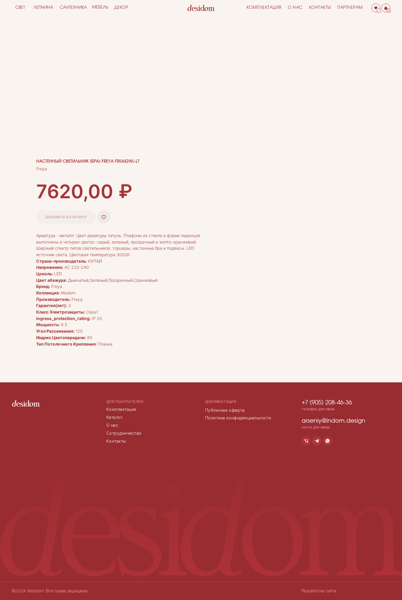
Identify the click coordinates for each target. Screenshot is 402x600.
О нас (295, 8)
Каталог (114, 417)
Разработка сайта (319, 591)
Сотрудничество (124, 433)
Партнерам (350, 8)
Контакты (320, 8)
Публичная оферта (225, 410)
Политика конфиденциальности (238, 418)
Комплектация (264, 8)
